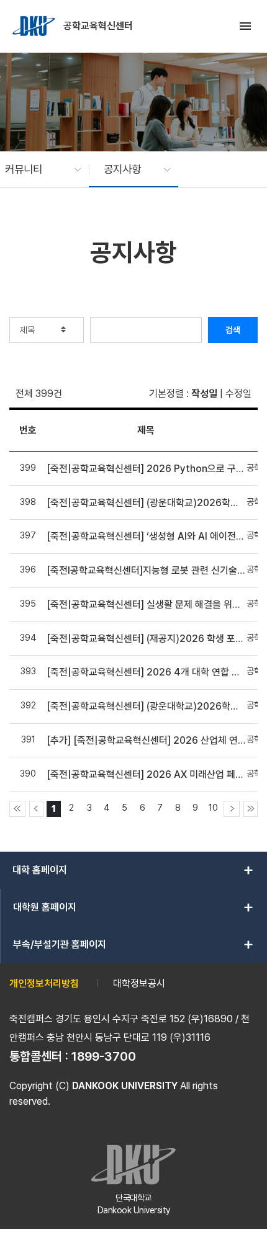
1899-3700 (103, 1056)
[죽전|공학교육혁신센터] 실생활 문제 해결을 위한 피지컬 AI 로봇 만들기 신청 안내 (146, 604)
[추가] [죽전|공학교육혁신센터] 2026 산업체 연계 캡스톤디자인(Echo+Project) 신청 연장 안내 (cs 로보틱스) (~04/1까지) (146, 740)
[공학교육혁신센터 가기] (34, 26)
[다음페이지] (232, 809)
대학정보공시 (139, 983)
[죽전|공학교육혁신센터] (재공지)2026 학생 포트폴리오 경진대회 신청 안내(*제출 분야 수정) (146, 638)
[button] (37, 169)
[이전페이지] (36, 809)
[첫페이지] (17, 809)
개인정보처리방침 (44, 983)
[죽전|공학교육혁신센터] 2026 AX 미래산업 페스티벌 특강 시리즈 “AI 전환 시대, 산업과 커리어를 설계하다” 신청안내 (146, 774)
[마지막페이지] (250, 809)
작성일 (204, 393)
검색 (232, 330)
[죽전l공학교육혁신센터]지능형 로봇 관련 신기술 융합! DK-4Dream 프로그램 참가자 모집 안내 (146, 570)
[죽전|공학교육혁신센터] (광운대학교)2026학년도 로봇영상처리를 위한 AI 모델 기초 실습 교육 (146, 503)
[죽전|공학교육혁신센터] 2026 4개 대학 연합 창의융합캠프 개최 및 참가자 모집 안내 (146, 672)
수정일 (238, 393)
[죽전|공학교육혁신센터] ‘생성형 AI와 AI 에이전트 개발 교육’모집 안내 (146, 536)
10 (213, 807)
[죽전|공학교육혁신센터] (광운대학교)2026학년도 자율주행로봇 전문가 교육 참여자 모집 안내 (146, 706)
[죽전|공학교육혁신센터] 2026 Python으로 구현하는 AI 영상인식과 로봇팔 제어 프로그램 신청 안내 (146, 469)
